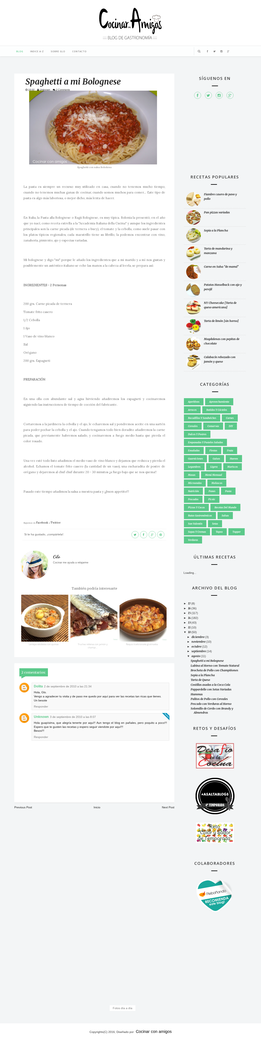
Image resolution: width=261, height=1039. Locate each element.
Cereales (193, 426)
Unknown (41, 716)
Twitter (56, 522)
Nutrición (193, 491)
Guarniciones (195, 458)
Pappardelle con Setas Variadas (211, 689)
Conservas (213, 426)
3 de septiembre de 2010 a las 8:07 (73, 716)
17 (189, 603)
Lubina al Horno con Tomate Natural (215, 665)
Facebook (42, 522)
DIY (231, 426)
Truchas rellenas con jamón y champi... (92, 646)
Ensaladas (194, 450)
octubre (196, 646)
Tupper (236, 531)
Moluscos (216, 483)
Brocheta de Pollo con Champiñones (214, 670)
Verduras (193, 539)
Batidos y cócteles (216, 409)
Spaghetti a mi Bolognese (207, 661)
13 (189, 622)
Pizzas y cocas (196, 507)
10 (189, 632)
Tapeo (219, 531)
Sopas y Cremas (197, 531)
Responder (41, 706)
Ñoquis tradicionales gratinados (142, 644)
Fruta (230, 450)
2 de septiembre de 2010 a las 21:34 (68, 686)
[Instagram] (219, 95)
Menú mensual (213, 474)
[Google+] (230, 95)
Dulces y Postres (197, 434)
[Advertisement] (215, 138)
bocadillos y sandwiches (202, 418)
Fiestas (213, 450)
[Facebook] (197, 95)
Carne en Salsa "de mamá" (221, 266)
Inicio (97, 807)
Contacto (79, 51)
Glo (56, 557)
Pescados (193, 499)
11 (189, 627)
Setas (215, 523)
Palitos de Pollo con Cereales (209, 699)
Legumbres (194, 466)
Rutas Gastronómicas (200, 515)
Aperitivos (193, 401)
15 (189, 613)
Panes (212, 491)
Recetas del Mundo (225, 507)
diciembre (198, 637)
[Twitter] (208, 95)
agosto (196, 656)
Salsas (225, 515)
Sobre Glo (58, 51)
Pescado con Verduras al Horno (211, 704)
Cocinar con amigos (154, 1031)
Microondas (195, 483)
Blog (19, 51)
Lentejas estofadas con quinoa (44, 644)
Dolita (38, 686)
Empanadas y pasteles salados (205, 442)
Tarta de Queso (200, 680)
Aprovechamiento (219, 401)
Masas (191, 474)
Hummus (197, 694)
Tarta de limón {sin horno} (221, 321)
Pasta (228, 491)
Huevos (234, 458)
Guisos (216, 458)
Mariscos (232, 466)
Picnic (211, 499)
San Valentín (195, 523)
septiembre (199, 651)
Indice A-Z (37, 51)
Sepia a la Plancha (216, 230)
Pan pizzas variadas (217, 212)
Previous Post (23, 807)
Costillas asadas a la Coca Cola (210, 685)
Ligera (214, 466)
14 (189, 618)
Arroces (192, 409)
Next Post (168, 807)
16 (189, 608)
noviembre (198, 641)
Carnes (230, 418)
